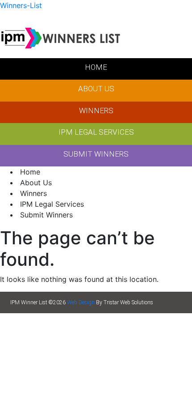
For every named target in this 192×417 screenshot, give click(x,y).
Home (30, 171)
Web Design (81, 302)
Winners (33, 193)
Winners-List (21, 5)
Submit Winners (46, 214)
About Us (36, 182)
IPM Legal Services (52, 204)
